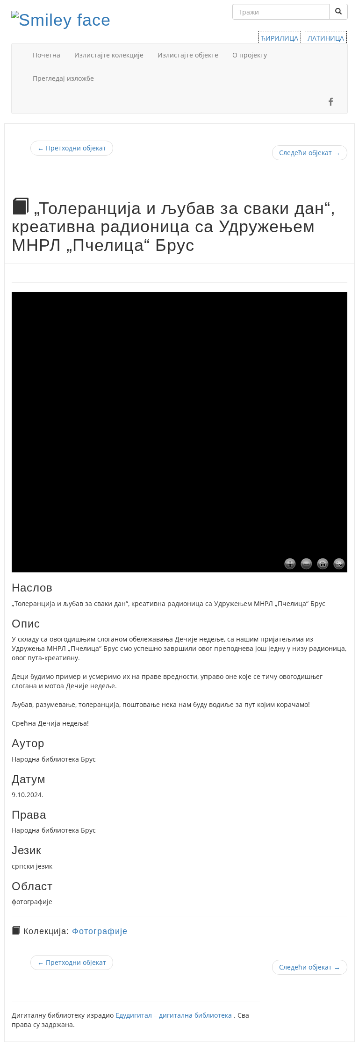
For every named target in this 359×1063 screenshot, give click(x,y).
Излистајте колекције (109, 54)
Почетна (46, 54)
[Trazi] (338, 12)
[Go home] (323, 564)
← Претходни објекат (71, 147)
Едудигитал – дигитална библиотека (174, 1015)
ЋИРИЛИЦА (279, 38)
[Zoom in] (290, 564)
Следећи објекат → (309, 152)
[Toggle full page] (339, 564)
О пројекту (249, 54)
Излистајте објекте (188, 54)
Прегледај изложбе (63, 78)
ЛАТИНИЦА (326, 38)
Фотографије (100, 931)
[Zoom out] (306, 564)
